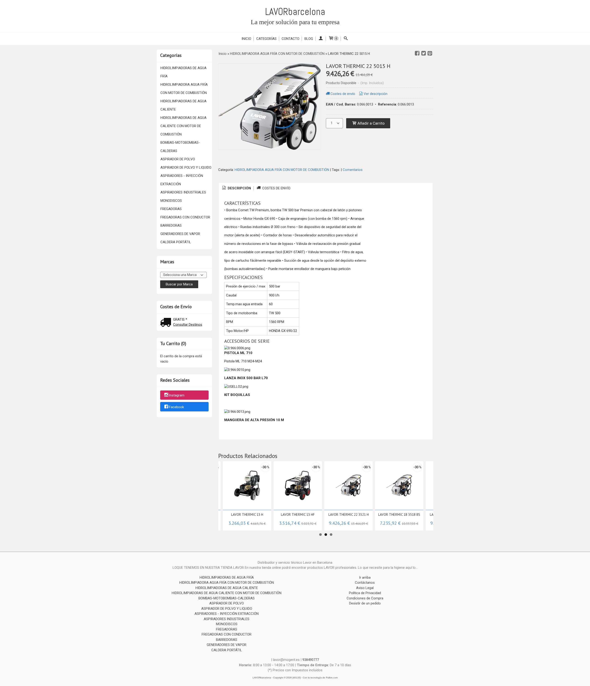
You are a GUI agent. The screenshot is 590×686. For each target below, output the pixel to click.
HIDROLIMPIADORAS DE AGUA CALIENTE (183, 105)
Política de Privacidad (365, 593)
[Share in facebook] (417, 53)
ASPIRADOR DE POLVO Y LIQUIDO (185, 167)
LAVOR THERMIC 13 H (247, 514)
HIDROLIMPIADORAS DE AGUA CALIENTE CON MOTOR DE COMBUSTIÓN (183, 126)
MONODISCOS (171, 201)
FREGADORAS (171, 209)
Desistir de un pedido (365, 603)
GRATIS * (180, 319)
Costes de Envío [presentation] (275, 188)
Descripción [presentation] (239, 188)
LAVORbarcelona (295, 12)
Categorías (266, 39)
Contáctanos (365, 582)
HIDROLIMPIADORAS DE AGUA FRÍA (183, 72)
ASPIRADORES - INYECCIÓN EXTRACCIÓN (181, 180)
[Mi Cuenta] (320, 38)
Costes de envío (342, 94)
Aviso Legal (365, 588)
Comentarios (353, 170)
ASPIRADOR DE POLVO (177, 159)
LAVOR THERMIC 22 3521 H (348, 514)
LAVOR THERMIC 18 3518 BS (399, 514)
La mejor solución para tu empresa (295, 22)
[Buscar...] (345, 38)
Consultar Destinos (187, 324)
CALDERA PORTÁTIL (175, 242)
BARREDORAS (171, 225)
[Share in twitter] (423, 53)
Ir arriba (365, 577)
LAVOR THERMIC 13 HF (298, 514)
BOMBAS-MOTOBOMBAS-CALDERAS (180, 147)
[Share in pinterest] (430, 53)
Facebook (176, 407)
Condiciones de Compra (365, 598)
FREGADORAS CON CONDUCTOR (185, 217)
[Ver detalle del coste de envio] (166, 323)
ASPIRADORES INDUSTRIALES (183, 192)
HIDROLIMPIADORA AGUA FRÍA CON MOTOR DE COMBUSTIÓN (184, 88)
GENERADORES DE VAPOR (180, 234)
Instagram (176, 395)
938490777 (310, 660)
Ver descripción (375, 94)
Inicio (246, 39)
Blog (308, 39)
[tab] (236, 188)
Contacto (290, 39)
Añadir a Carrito (371, 123)
